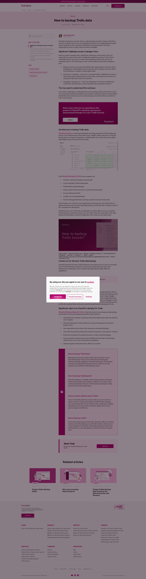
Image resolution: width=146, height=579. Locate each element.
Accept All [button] (58, 297)
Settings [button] (89, 296)
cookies (90, 282)
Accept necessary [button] (75, 297)
